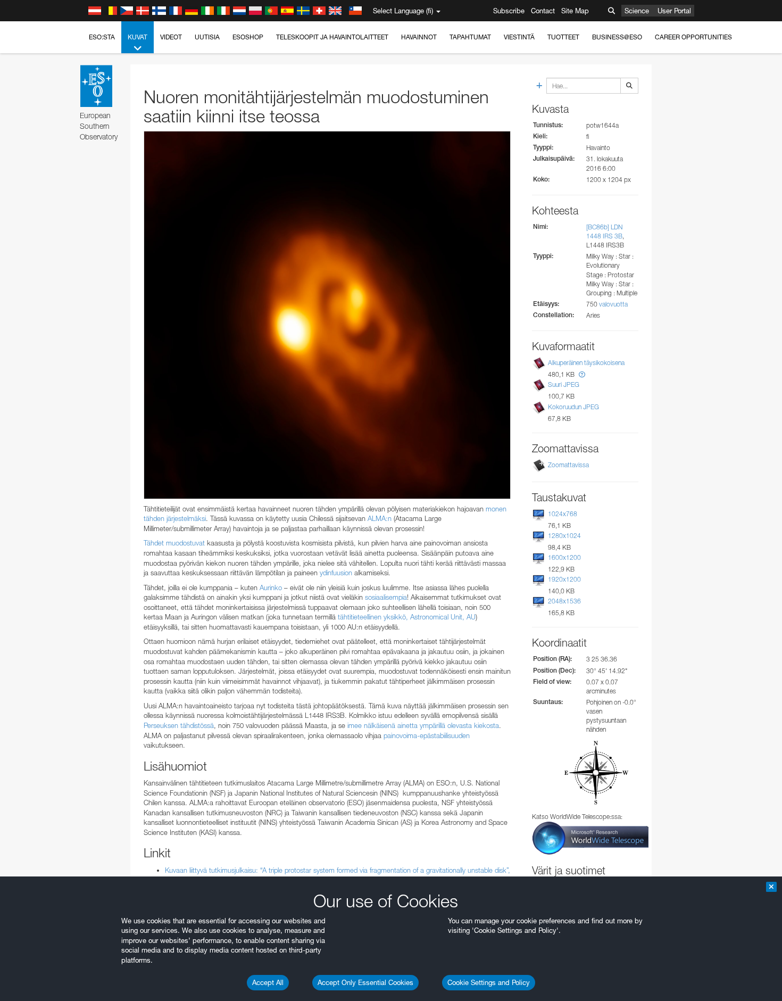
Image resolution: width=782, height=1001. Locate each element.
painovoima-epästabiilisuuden (427, 735)
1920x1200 (564, 579)
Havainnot (419, 37)
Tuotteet (563, 37)
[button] (582, 374)
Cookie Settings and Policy (488, 982)
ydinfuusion (336, 572)
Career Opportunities (693, 37)
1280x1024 (564, 536)
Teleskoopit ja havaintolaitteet (332, 37)
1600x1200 (564, 557)
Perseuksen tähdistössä (179, 725)
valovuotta (613, 304)
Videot (171, 37)
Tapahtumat (470, 37)
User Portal (674, 10)
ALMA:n (380, 518)
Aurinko (271, 587)
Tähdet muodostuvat (174, 543)
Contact (543, 10)
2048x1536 (564, 601)
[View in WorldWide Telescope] (590, 837)
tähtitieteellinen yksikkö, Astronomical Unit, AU (407, 617)
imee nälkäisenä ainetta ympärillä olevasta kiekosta (423, 725)
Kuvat (137, 37)
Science (637, 10)
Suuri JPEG (563, 384)
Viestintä (519, 37)
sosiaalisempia (386, 597)
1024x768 (562, 514)
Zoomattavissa (568, 465)
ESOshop (247, 37)
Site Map (575, 10)
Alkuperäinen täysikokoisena (586, 363)
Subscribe (509, 10)
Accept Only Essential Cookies (365, 982)
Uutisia (207, 37)
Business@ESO (617, 37)
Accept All (268, 982)
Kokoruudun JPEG (573, 407)
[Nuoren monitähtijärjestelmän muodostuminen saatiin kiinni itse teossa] (327, 315)
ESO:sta (102, 37)
